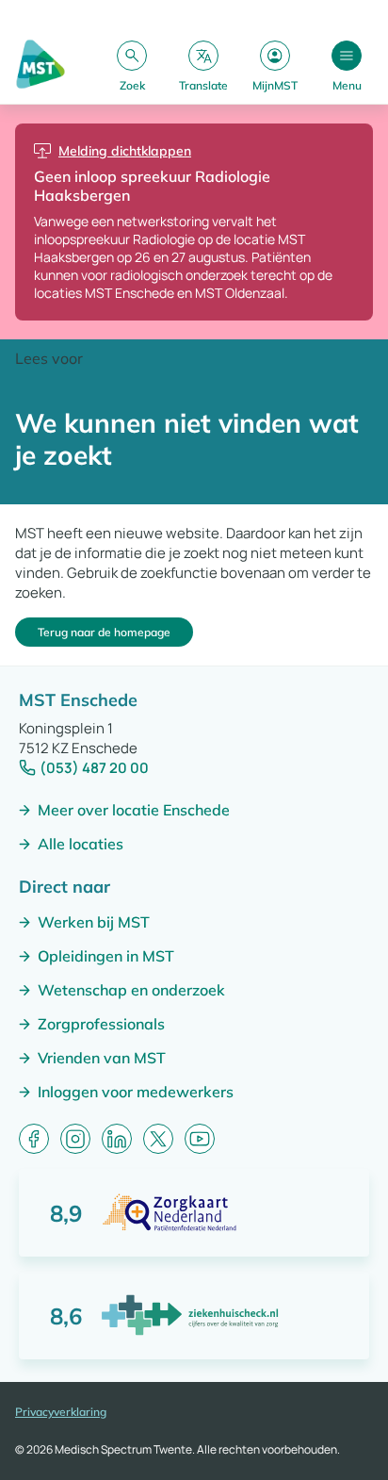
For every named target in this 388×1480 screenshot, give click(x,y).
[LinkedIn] (117, 1139)
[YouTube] (200, 1139)
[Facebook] (34, 1139)
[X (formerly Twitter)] (158, 1139)
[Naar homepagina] (40, 65)
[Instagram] (75, 1139)
